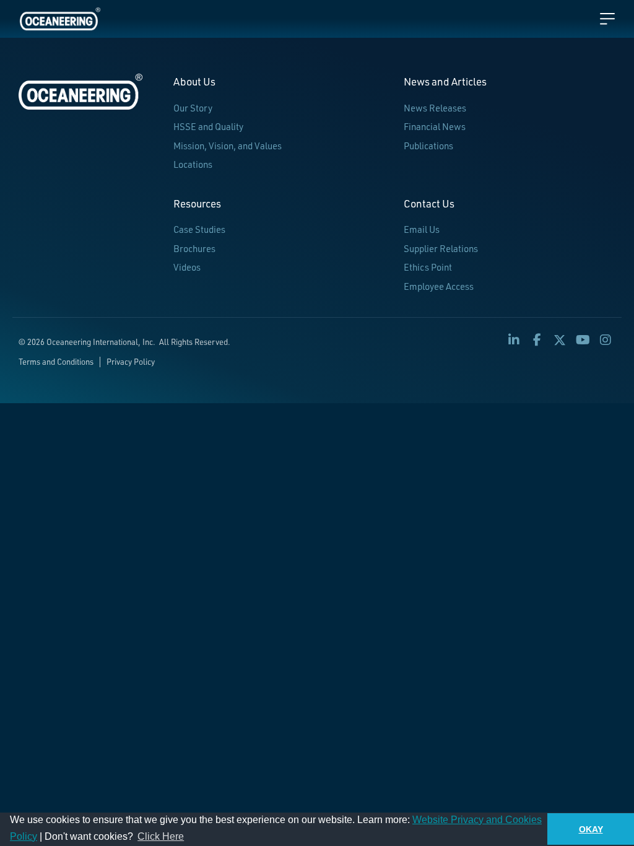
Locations (192, 164)
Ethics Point (428, 267)
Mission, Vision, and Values (227, 146)
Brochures (194, 249)
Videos (187, 267)
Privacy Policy (130, 362)
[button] (514, 340)
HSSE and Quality (208, 127)
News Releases (435, 108)
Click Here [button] (160, 836)
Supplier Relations (441, 249)
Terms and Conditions (56, 362)
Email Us (422, 229)
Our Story (192, 108)
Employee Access (439, 286)
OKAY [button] (591, 829)
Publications (428, 146)
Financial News (435, 127)
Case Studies (199, 229)
